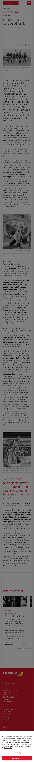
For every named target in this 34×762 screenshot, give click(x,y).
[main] (17, 746)
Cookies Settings (17, 753)
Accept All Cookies (17, 758)
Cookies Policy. (8, 748)
